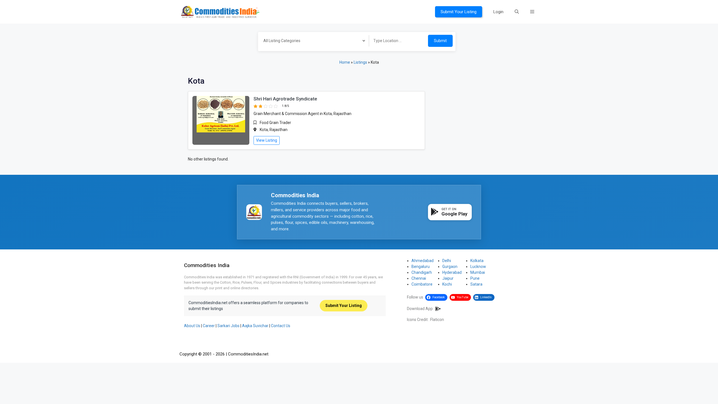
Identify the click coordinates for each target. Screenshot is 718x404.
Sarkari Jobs (228, 325)
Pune (475, 278)
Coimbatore (421, 284)
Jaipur (448, 278)
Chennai (418, 278)
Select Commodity (311, 41)
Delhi (446, 260)
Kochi (447, 284)
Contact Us (280, 325)
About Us (192, 325)
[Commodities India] (220, 11)
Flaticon (437, 319)
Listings (360, 62)
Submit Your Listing (459, 11)
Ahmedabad (422, 260)
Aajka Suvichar (255, 325)
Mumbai (477, 272)
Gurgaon (449, 266)
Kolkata (477, 260)
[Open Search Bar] (516, 11)
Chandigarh (421, 272)
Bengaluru (420, 266)
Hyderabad (452, 272)
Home (344, 62)
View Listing (266, 140)
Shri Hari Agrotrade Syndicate (285, 99)
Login (498, 11)
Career (209, 325)
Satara (476, 284)
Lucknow (478, 266)
